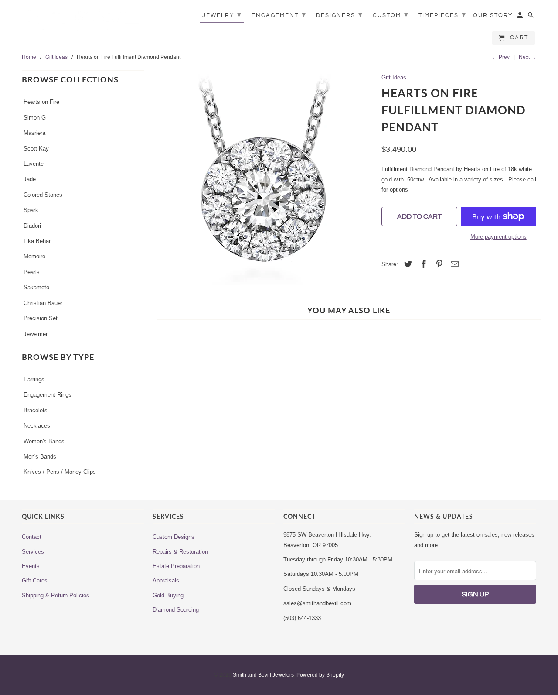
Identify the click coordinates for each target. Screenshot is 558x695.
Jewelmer (36, 334)
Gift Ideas (393, 77)
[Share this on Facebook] (422, 264)
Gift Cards (35, 580)
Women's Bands (44, 441)
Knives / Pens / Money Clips (60, 472)
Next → (527, 57)
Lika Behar (37, 241)
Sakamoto (36, 287)
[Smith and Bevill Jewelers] (83, 23)
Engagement (279, 14)
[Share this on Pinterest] (438, 264)
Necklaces (37, 425)
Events (31, 566)
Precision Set (41, 318)
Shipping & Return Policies (55, 595)
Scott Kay (36, 148)
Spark (31, 210)
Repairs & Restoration (180, 551)
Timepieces (442, 14)
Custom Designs (173, 537)
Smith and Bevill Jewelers (263, 675)
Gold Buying (168, 595)
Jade (30, 179)
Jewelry (222, 14)
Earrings (34, 379)
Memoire (34, 256)
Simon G (35, 117)
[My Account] (520, 17)
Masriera (34, 133)
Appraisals (166, 580)
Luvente (34, 164)
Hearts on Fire (41, 102)
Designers (339, 14)
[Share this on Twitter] (407, 264)
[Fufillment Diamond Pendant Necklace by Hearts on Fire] (263, 178)
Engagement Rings (47, 394)
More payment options (498, 236)
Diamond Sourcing (176, 609)
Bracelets (36, 410)
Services (33, 551)
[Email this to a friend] (453, 264)
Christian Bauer (43, 303)
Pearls (32, 272)
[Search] (531, 17)
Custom (391, 14)
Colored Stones (43, 195)
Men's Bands (40, 456)
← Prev (501, 57)
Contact (31, 537)
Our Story (493, 15)
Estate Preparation (176, 566)
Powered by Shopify (320, 675)
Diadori (32, 226)
